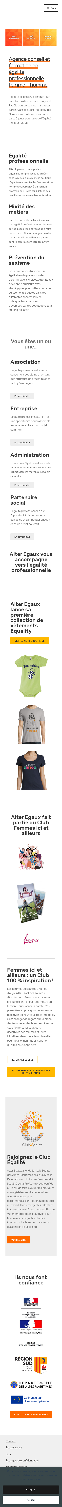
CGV (8, 1454)
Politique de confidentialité (22, 1460)
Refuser (31, 1499)
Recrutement (14, 1447)
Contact (11, 1441)
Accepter (31, 1489)
